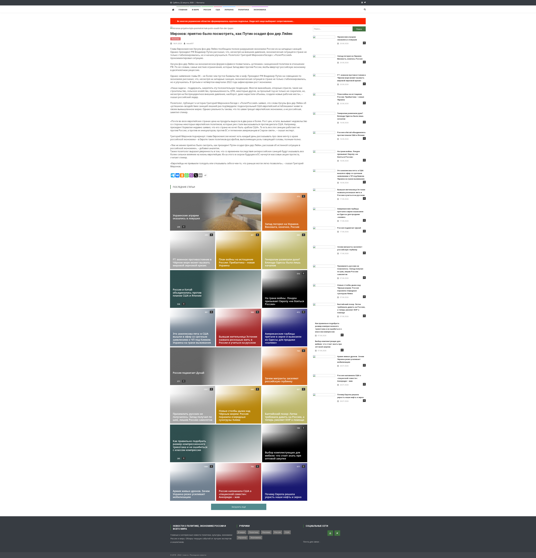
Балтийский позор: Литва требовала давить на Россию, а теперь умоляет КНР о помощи (284, 417)
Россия (207, 9)
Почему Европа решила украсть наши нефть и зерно (283, 495)
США (218, 9)
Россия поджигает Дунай (188, 372)
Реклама (266, 532)
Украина (229, 9)
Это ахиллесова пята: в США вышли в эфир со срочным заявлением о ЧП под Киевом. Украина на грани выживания (192, 338)
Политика (243, 9)
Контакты (200, 2)
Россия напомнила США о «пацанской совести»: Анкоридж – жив (235, 494)
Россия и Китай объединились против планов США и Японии (187, 292)
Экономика (260, 9)
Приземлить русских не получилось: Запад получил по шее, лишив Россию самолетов (192, 417)
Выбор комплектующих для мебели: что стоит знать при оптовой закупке (283, 455)
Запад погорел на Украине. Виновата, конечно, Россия (282, 225)
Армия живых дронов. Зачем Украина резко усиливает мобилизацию (191, 494)
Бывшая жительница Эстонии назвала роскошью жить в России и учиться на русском (238, 339)
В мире (195, 9)
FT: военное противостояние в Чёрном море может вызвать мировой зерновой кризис (192, 262)
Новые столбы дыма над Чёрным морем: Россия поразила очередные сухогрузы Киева (234, 415)
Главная (183, 9)
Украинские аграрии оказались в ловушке (186, 217)
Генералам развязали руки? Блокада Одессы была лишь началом (283, 262)
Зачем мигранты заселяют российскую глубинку (281, 380)
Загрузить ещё (239, 507)
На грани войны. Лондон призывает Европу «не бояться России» (284, 301)
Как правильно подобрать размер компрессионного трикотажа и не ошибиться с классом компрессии (190, 445)
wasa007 (190, 43)
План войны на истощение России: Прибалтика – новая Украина (237, 262)
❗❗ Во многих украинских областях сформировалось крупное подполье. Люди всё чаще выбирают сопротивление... (233, 21)
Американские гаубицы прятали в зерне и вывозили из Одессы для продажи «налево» (283, 338)
